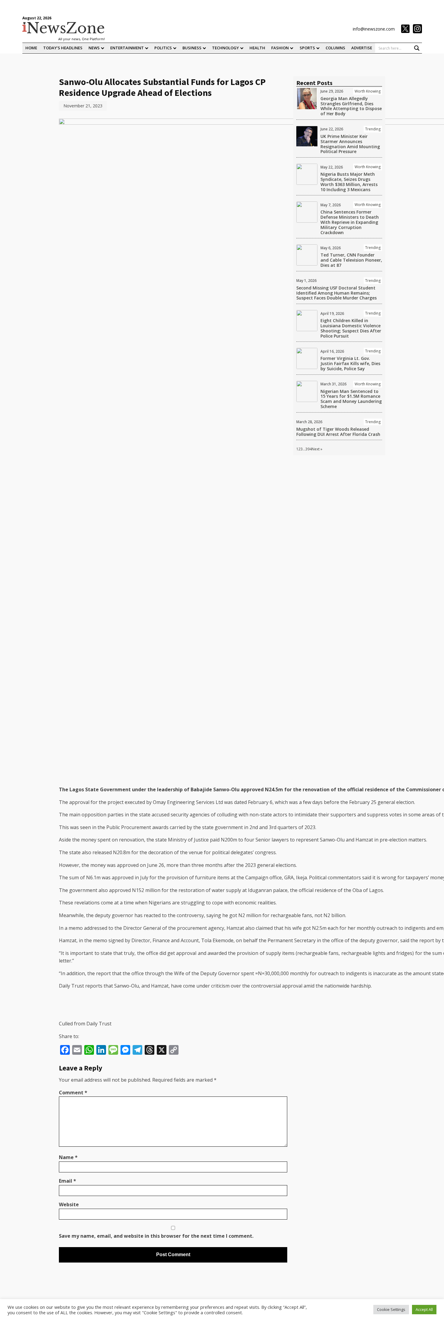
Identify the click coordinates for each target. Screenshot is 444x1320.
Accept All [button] (424, 1309)
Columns (335, 48)
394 (308, 449)
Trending (373, 129)
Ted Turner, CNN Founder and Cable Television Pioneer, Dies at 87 (351, 260)
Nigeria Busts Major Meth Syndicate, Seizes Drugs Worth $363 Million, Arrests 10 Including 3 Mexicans (349, 181)
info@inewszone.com (374, 29)
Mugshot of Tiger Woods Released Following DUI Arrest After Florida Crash (338, 431)
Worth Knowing (368, 91)
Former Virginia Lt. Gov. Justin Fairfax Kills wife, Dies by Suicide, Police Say (350, 363)
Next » (317, 449)
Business (191, 48)
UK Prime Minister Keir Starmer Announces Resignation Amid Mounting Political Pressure (350, 143)
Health (257, 48)
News (94, 48)
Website (69, 1204)
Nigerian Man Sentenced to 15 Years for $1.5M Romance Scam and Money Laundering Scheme (351, 398)
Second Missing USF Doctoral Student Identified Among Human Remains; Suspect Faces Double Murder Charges (336, 293)
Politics (163, 48)
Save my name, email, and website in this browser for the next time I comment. (156, 1236)
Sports (307, 48)
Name (68, 1157)
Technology (225, 48)
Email (67, 1181)
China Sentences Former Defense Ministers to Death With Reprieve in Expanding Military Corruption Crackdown (349, 222)
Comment (73, 1092)
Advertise (361, 48)
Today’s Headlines (62, 48)
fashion (280, 48)
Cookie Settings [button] (391, 1309)
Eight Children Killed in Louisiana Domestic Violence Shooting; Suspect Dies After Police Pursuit (350, 328)
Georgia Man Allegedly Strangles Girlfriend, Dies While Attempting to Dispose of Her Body (351, 106)
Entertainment (127, 48)
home (31, 48)
